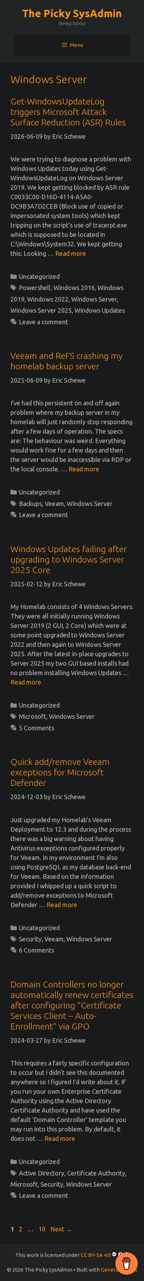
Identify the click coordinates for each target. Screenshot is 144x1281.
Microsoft (32, 716)
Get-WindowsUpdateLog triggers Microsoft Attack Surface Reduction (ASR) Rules (68, 111)
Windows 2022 (48, 299)
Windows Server (94, 299)
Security (30, 938)
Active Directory (41, 1173)
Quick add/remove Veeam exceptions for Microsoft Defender (60, 772)
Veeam (54, 503)
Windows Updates (99, 310)
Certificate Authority (96, 1173)
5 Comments (36, 727)
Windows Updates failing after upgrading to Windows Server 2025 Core (68, 559)
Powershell (35, 287)
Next (61, 1228)
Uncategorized (39, 276)
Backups (30, 503)
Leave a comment (43, 321)
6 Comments (36, 950)
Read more (70, 253)
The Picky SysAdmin (72, 13)
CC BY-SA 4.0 (95, 1255)
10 (42, 1228)
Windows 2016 (74, 287)
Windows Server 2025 (41, 310)
